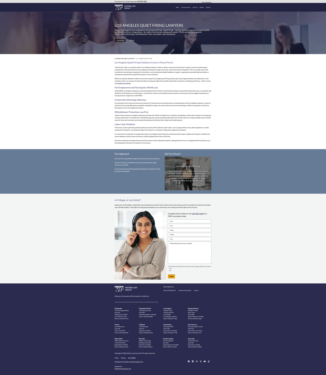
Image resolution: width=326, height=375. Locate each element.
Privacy (123, 358)
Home (177, 7)
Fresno (117, 325)
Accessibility (132, 358)
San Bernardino (168, 339)
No (170, 270)
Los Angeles (167, 308)
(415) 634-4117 (197, 333)
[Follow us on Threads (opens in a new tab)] (201, 361)
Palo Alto (142, 339)
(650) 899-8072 (147, 347)
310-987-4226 (142, 1)
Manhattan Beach (145, 308)
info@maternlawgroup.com (123, 369)
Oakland (142, 325)
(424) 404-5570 (123, 318)
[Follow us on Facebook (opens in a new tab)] (189, 361)
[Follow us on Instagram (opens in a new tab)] (197, 361)
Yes (170, 268)
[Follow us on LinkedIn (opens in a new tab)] (193, 361)
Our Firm (195, 7)
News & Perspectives (169, 290)
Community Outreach (184, 290)
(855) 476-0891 (197, 347)
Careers (196, 290)
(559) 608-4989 (123, 333)
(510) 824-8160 (148, 333)
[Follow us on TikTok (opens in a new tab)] (209, 361)
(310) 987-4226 (172, 318)
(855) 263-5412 (123, 347)
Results (202, 7)
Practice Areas (185, 7)
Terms (117, 358)
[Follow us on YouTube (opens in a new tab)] (205, 361)
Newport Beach (193, 308)
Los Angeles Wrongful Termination (124, 58)
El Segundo (118, 308)
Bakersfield (118, 339)
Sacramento (167, 325)
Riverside (191, 339)
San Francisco (192, 325)
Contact (208, 7)
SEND (171, 276)
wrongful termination (123, 83)
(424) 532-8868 (148, 316)
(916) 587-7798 (172, 333)
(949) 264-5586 (197, 318)
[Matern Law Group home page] (125, 7)
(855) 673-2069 (172, 347)
